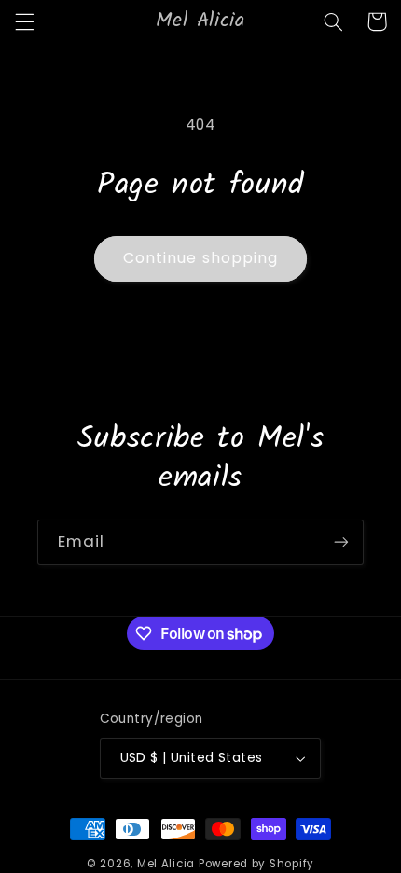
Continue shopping (200, 258)
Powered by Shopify (256, 863)
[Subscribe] (341, 542)
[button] (24, 21)
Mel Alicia (166, 863)
